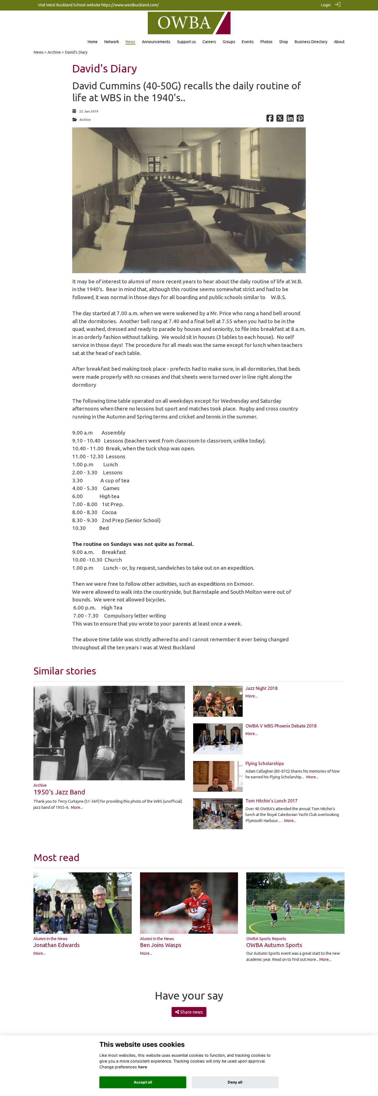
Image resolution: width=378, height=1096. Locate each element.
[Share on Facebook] (269, 119)
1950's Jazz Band (59, 792)
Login (326, 5)
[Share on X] (279, 119)
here (142, 1066)
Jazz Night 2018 (261, 688)
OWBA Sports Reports (266, 939)
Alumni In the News (50, 939)
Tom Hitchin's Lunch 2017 (271, 800)
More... (77, 807)
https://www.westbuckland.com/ (130, 5)
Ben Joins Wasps (160, 945)
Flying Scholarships (264, 763)
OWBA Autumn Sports (274, 945)
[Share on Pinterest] (300, 119)
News (38, 52)
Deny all (235, 1082)
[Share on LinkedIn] (290, 119)
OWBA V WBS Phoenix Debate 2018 (281, 725)
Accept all (143, 1082)
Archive (54, 52)
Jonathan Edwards (56, 945)
